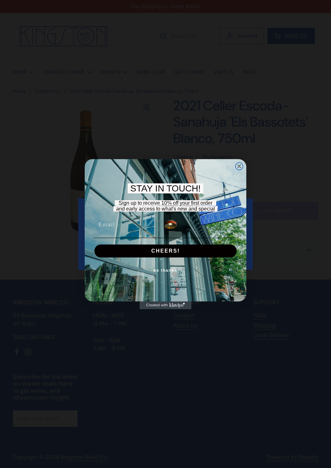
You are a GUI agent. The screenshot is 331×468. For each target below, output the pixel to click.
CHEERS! (165, 251)
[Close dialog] (239, 166)
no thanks (165, 270)
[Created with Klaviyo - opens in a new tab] (165, 305)
